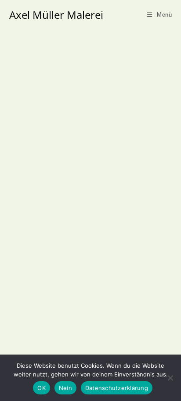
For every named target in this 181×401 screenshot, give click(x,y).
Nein (65, 387)
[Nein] (170, 377)
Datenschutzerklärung (116, 387)
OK (41, 387)
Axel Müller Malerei (56, 14)
